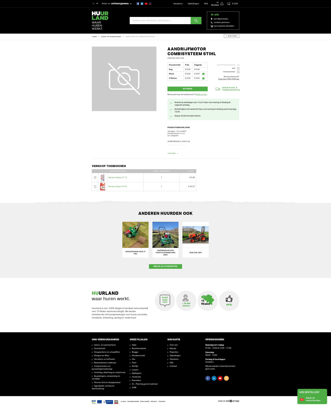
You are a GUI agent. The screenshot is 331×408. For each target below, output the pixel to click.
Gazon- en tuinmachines (111, 36)
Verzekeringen (229, 72)
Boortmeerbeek (139, 348)
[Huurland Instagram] (150, 3)
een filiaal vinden (221, 19)
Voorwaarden (133, 401)
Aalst (134, 345)
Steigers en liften (101, 356)
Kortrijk (135, 366)
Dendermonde (138, 356)
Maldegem (136, 373)
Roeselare (136, 380)
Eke (133, 359)
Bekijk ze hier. (201, 95)
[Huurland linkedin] (142, 3)
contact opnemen (222, 22)
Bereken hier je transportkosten (231, 89)
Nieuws (173, 348)
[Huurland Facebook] (138, 3)
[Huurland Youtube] (146, 3)
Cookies (162, 401)
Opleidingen (193, 4)
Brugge (135, 352)
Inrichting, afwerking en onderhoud (109, 372)
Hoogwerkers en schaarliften (107, 352)
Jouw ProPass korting (226, 65)
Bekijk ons (115, 3)
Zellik (134, 387)
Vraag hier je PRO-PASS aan (228, 79)
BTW (233, 68)
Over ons (174, 345)
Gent (134, 363)
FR (97, 3)
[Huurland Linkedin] (214, 378)
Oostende (136, 377)
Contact (173, 366)
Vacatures (178, 4)
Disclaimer (144, 401)
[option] (124, 79)
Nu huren (187, 89)
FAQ (206, 4)
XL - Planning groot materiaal (144, 384)
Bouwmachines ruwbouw (105, 363)
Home (94, 36)
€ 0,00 (235, 4)
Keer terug (232, 36)
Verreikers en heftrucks (104, 359)
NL (94, 3)
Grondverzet (99, 348)
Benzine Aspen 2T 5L (117, 187)
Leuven (135, 370)
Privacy (154, 401)
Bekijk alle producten (165, 266)
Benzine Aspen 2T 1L (117, 177)
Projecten (174, 352)
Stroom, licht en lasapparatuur (107, 382)
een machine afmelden (223, 26)
